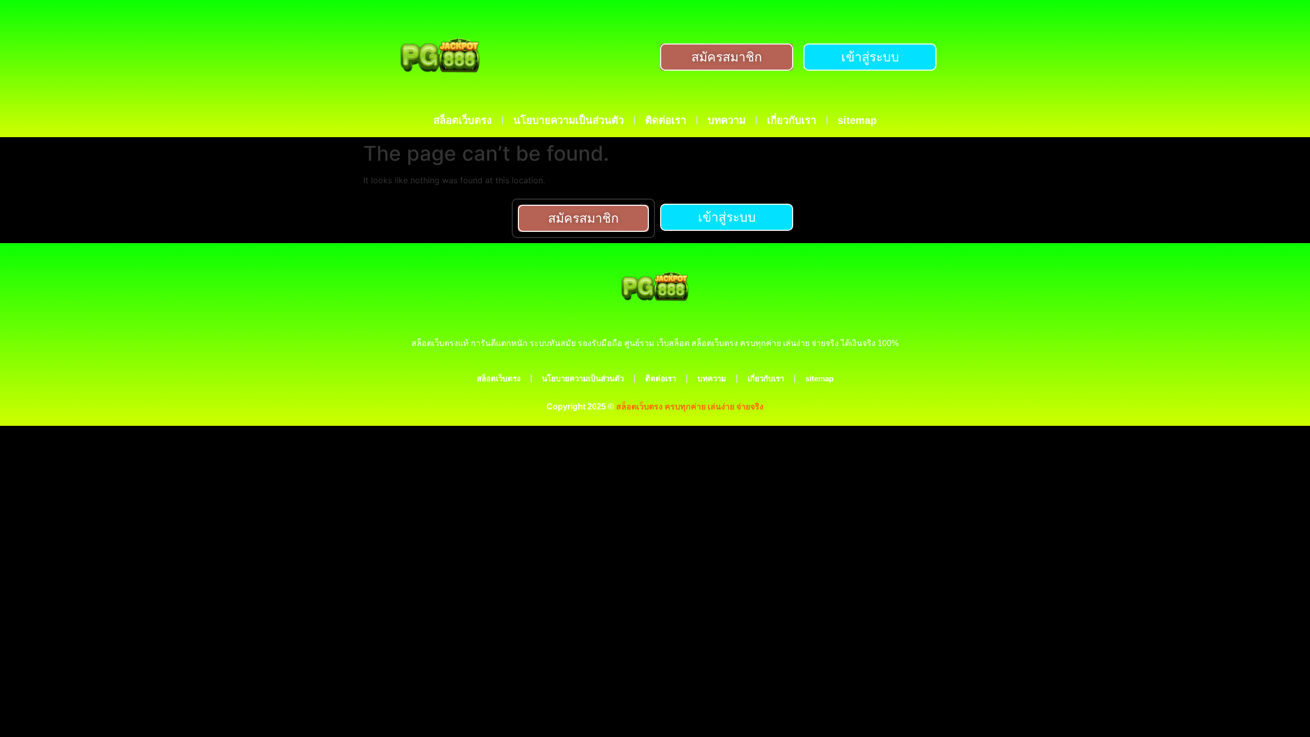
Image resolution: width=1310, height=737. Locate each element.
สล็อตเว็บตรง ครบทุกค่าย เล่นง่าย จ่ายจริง (689, 406)
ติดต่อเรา (665, 120)
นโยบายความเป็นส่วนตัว (568, 120)
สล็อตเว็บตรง (462, 120)
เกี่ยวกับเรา (791, 120)
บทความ (727, 120)
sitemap (857, 120)
